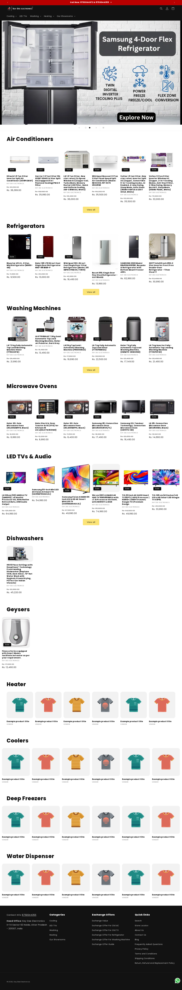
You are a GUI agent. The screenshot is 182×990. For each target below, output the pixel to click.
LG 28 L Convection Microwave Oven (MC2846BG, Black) (159, 425)
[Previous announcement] (8, 2)
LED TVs (53, 925)
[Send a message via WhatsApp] (177, 980)
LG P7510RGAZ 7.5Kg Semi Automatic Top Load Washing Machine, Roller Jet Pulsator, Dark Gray (48, 340)
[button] (11, 16)
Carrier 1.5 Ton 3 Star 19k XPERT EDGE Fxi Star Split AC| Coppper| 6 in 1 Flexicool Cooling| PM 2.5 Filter (48, 180)
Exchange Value (100, 921)
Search (138, 921)
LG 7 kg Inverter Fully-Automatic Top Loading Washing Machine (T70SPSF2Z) (161, 348)
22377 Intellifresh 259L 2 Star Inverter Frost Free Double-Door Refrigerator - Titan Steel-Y (161, 267)
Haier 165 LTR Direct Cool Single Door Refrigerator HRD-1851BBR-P (48, 265)
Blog (137, 939)
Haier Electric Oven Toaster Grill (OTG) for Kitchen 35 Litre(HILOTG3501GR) (46, 426)
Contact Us (140, 935)
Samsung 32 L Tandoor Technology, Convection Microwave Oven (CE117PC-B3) (132, 426)
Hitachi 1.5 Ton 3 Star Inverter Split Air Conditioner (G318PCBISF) (20, 178)
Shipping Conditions (145, 958)
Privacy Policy (141, 949)
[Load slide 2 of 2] (90, 128)
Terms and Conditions (146, 953)
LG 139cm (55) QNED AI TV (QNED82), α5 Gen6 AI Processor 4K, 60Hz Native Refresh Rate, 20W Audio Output (15, 499)
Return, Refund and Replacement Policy (155, 963)
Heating (53, 935)
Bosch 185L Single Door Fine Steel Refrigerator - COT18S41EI (105, 275)
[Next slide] (96, 128)
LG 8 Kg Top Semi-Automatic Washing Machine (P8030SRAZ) (75, 347)
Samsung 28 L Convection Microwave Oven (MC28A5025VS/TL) (105, 425)
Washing (53, 930)
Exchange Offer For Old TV (105, 930)
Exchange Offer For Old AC (105, 925)
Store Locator (141, 925)
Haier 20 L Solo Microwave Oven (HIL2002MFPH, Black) (18, 425)
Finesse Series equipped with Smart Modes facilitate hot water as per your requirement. (16, 654)
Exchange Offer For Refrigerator (108, 935)
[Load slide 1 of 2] (86, 128)
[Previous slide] (79, 128)
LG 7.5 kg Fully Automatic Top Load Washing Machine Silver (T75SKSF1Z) (20, 348)
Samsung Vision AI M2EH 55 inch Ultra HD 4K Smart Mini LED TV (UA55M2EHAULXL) (75, 500)
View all (91, 209)
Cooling (53, 921)
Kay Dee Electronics (22, 982)
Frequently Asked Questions (149, 944)
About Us (139, 930)
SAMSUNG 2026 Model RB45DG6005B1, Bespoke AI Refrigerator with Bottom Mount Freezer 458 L (133, 267)
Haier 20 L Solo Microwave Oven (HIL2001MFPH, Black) (74, 425)
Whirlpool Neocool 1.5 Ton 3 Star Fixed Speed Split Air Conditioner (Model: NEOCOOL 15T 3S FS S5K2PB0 (105, 180)
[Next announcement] (174, 2)
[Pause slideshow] (103, 128)
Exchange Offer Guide (103, 944)
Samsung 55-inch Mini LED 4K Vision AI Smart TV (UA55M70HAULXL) (45, 492)
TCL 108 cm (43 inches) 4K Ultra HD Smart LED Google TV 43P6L (165, 497)
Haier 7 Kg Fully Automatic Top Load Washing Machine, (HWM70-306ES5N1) (130, 348)
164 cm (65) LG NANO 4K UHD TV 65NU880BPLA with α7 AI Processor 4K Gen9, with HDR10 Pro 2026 (105, 498)
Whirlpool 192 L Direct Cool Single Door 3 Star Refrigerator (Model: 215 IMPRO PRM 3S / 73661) (76, 266)
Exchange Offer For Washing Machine (111, 939)
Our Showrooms (57, 939)
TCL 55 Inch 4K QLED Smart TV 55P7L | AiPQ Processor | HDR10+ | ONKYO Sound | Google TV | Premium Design (135, 499)
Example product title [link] (18, 721)
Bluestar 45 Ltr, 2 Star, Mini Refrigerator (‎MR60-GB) (20, 265)
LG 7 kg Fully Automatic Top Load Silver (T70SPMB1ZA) (104, 347)
